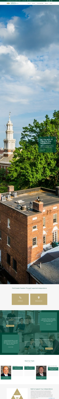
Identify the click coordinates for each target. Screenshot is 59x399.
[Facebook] (51, 1)
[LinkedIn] (49, 1)
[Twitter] (47, 1)
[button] (29, 3)
